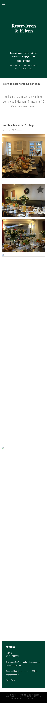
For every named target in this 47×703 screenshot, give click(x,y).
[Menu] (3, 4)
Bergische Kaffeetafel (32, 697)
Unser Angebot (33, 695)
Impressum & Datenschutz (27, 699)
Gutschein (22, 695)
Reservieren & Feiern (14, 697)
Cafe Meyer (11, 695)
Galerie (13, 699)
